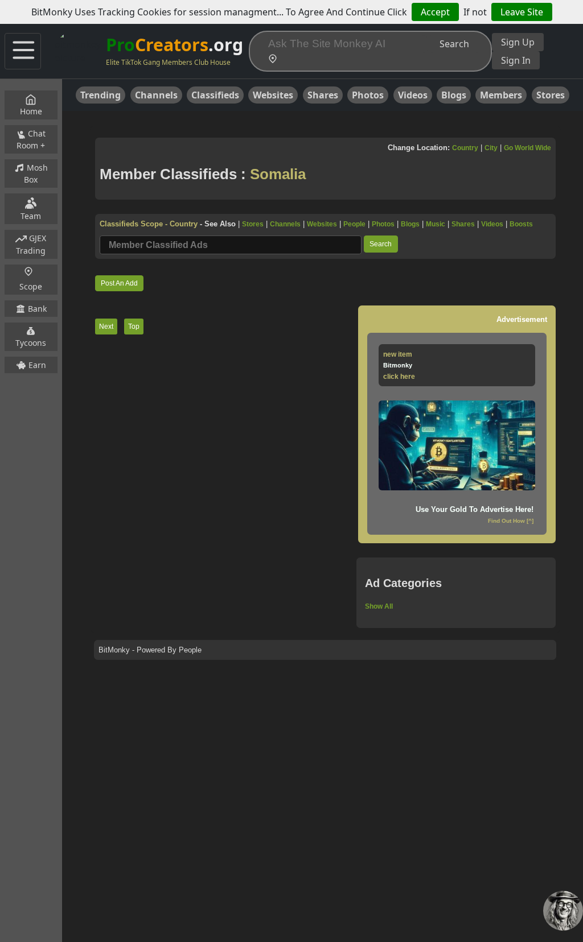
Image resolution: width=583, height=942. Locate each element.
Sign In (516, 60)
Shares (322, 95)
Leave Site (521, 12)
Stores (550, 95)
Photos (368, 95)
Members (501, 95)
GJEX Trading (31, 244)
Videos (413, 95)
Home (31, 111)
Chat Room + (31, 139)
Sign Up (518, 42)
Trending (100, 95)
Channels (156, 95)
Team (30, 215)
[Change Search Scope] (275, 60)
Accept (435, 12)
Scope (30, 286)
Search (454, 44)
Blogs (453, 95)
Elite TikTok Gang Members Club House (168, 62)
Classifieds (215, 95)
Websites (273, 95)
